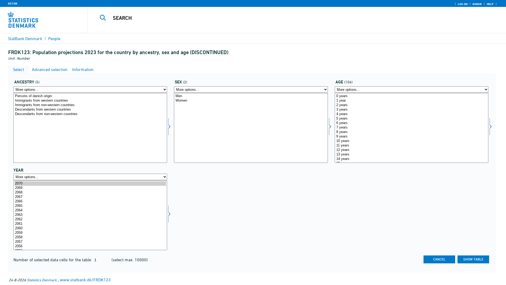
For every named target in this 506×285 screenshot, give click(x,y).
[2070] (90, 183)
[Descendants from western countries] (90, 109)
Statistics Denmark (42, 280)
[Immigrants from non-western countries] (90, 105)
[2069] (90, 188)
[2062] (90, 219)
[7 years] (411, 127)
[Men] (251, 96)
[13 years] (411, 154)
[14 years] (411, 159)
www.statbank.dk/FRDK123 (85, 279)
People (54, 38)
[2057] (90, 242)
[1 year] (411, 100)
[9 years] (411, 136)
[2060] (90, 228)
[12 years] (411, 150)
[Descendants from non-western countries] (90, 114)
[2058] (90, 237)
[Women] (251, 100)
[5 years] (411, 118)
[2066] (90, 201)
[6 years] (411, 123)
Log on (463, 4)
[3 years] (411, 109)
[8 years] (411, 132)
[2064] (90, 210)
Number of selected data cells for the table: (53, 259)
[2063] (90, 215)
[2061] (90, 224)
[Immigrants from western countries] (90, 100)
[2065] (90, 206)
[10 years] (411, 141)
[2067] (90, 197)
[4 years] (411, 114)
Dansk (477, 4)
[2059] (90, 233)
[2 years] (411, 105)
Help (490, 4)
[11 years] (411, 145)
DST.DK (12, 3)
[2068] (90, 192)
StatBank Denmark (25, 38)
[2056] (90, 246)
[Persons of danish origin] (90, 96)
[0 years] (411, 96)
